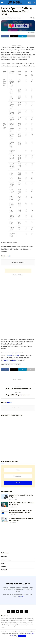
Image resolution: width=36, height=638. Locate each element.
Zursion (21, 596)
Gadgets (4, 556)
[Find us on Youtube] (17, 611)
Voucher (18, 364)
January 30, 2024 (13, 506)
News (3, 563)
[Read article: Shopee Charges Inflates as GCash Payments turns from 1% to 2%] (4, 512)
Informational (6, 560)
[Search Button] (34, 2)
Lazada (7, 364)
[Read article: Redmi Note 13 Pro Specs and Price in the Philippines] (4, 504)
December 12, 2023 (14, 522)
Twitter (17, 355)
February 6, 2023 (13, 514)
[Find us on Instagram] (21, 611)
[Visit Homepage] (15, 2)
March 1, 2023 (4, 18)
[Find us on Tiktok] (26, 611)
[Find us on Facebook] (8, 611)
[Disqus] (18, 439)
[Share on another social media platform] (31, 36)
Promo (12, 364)
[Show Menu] (2, 2)
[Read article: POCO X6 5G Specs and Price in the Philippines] (4, 496)
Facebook (9, 355)
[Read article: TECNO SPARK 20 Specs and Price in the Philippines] (4, 519)
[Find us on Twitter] (13, 611)
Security (4, 569)
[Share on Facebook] (5, 36)
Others (3, 566)
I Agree (22, 635)
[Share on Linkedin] (22, 36)
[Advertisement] (18, 41)
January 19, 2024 (13, 499)
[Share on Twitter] (14, 36)
